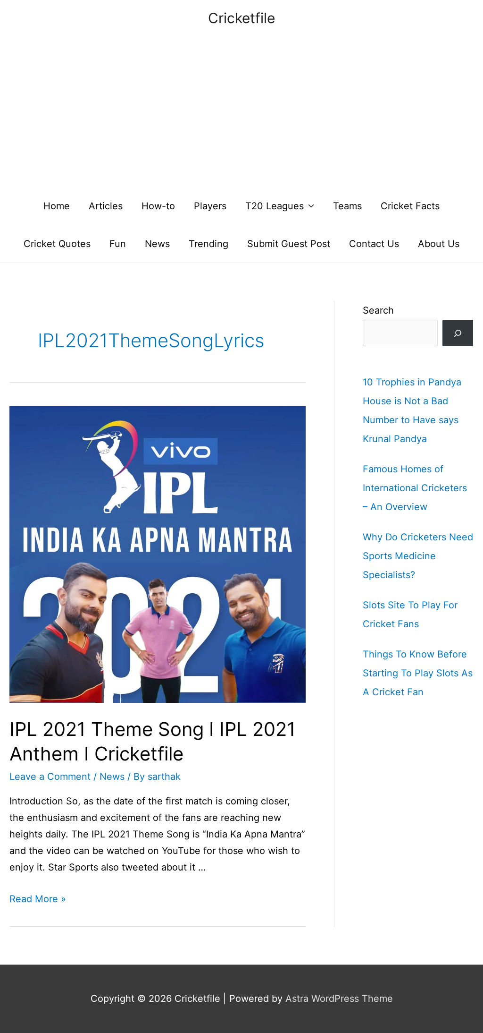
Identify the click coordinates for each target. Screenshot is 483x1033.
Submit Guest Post (288, 243)
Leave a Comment (50, 776)
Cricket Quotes (57, 243)
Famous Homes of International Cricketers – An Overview (415, 487)
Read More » (37, 899)
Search (378, 310)
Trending (208, 243)
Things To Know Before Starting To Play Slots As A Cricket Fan (418, 673)
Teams (347, 206)
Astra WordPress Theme (339, 998)
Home (56, 206)
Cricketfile (241, 17)
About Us (438, 243)
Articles (106, 206)
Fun (117, 243)
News (157, 243)
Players (210, 206)
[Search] (457, 333)
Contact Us (374, 243)
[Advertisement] (241, 116)
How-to (158, 206)
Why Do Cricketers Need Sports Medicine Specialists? (418, 556)
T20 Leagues (274, 206)
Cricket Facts (410, 206)
